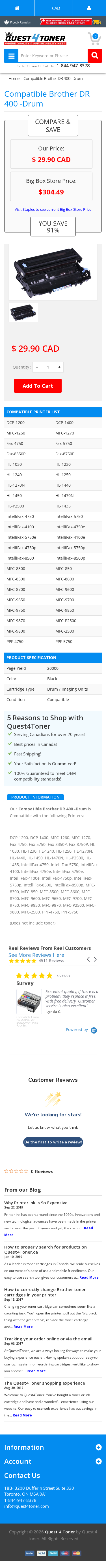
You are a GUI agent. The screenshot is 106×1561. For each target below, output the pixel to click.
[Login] (89, 8)
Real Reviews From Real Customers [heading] (49, 948)
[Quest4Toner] (17, 8)
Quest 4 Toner (60, 1532)
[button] (88, 959)
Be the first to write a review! (53, 1142)
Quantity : (22, 367)
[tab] (35, 797)
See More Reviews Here (36, 955)
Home (13, 78)
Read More (89, 1277)
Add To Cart (38, 385)
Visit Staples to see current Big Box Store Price (53, 209)
